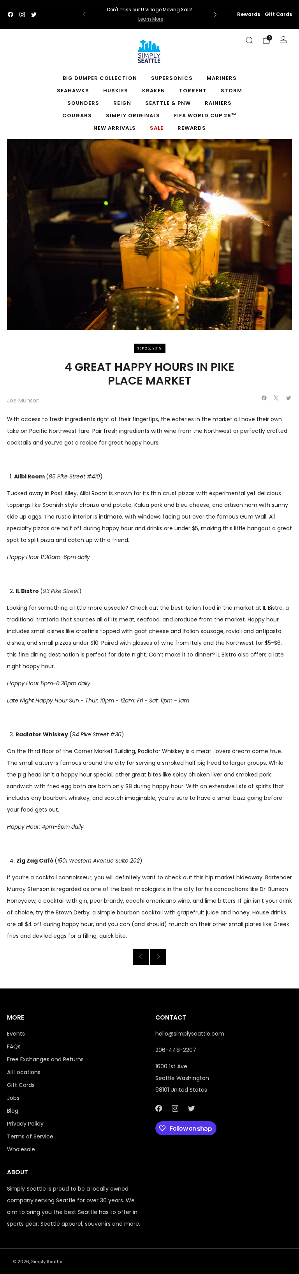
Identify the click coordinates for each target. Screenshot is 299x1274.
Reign (122, 103)
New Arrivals (114, 128)
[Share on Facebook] (264, 398)
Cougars (77, 115)
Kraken (153, 90)
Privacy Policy (25, 1124)
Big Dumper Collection (100, 78)
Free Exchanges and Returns (45, 1059)
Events (16, 1034)
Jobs (13, 1098)
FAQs (14, 1046)
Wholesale (21, 1149)
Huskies (115, 90)
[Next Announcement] (215, 14)
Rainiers (218, 103)
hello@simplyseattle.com (189, 1034)
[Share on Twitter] (288, 398)
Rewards (248, 14)
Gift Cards (278, 14)
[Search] (249, 40)
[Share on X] (276, 398)
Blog (12, 1111)
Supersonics (172, 78)
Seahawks (73, 90)
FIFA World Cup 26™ (205, 115)
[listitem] (149, 14)
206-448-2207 (175, 1050)
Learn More (150, 19)
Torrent (193, 90)
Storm (231, 90)
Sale (157, 128)
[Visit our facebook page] (10, 14)
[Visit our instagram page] (22, 14)
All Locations (23, 1072)
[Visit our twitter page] (34, 14)
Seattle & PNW (168, 103)
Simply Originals (133, 115)
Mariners (222, 78)
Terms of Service (30, 1136)
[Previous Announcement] (84, 14)
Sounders (83, 103)
